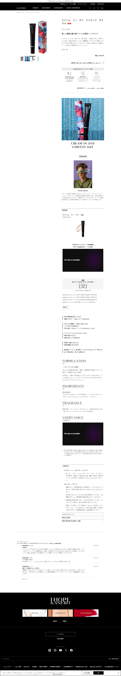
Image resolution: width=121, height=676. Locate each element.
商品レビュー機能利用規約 (55, 543)
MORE (65, 307)
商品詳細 (64, 210)
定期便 (64, 621)
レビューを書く (100, 88)
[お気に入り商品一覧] (98, 8)
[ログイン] (94, 8)
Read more (24, 579)
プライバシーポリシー (57, 674)
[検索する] (90, 8)
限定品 (55, 621)
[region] (60, 673)
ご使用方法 (65, 466)
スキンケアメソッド (68, 514)
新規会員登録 (60, 638)
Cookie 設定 (87, 673)
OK (98, 673)
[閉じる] (118, 673)
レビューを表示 (91, 88)
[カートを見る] (102, 8)
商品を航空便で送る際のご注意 (71, 521)
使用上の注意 (66, 517)
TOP (18, 12)
